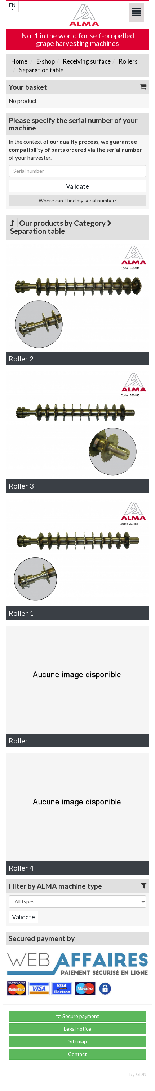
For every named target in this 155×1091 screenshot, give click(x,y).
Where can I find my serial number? (78, 200)
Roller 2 (21, 359)
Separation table (40, 70)
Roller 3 (21, 486)
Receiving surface (86, 61)
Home (19, 61)
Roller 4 (21, 868)
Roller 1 (21, 613)
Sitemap (77, 1041)
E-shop (45, 61)
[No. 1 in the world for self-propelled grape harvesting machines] (77, 15)
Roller (18, 740)
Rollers (128, 61)
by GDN (137, 1074)
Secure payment (80, 1016)
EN (12, 5)
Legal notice (77, 1029)
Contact (77, 1054)
